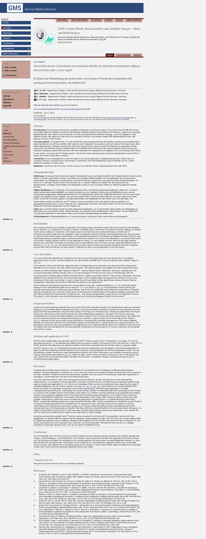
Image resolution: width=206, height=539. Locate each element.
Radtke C (7, 103)
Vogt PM (7, 106)
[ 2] (37, 320)
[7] (53, 343)
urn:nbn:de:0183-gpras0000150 (74, 109)
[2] (41, 245)
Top (6, 130)
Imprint (119, 20)
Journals (7, 28)
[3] (45, 245)
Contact (108, 20)
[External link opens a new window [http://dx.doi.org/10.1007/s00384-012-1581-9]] (118, 525)
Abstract (7, 134)
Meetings (7, 33)
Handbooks (8, 48)
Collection (10, 54)
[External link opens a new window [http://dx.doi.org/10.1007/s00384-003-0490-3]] (123, 486)
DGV (101, 39)
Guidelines (8, 43)
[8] (71, 372)
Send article (11, 75)
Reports (7, 38)
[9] (65, 384)
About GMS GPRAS (79, 20)
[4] (49, 245)
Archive (137, 55)
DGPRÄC (133, 37)
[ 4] (67, 355)
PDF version (10, 67)
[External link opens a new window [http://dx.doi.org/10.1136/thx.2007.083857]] (139, 507)
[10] (99, 386)
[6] (56, 245)
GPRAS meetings (134, 20)
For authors (96, 20)
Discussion (7, 152)
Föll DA (6, 96)
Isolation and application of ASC (14, 147)
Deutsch (4, 19)
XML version (11, 71)
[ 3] (53, 348)
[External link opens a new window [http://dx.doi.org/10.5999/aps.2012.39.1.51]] (125, 503)
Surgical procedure (11, 143)
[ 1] (37, 263)
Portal (6, 23)
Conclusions (8, 155)
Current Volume (123, 55)
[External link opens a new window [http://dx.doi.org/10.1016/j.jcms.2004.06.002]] (95, 492)
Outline (6, 219)
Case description (10, 140)
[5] (52, 245)
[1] (49, 230)
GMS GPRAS (62, 20)
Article (110, 55)
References (7, 161)
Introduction (8, 137)
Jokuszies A (8, 99)
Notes (5, 158)
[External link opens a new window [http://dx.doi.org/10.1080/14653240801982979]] (67, 514)
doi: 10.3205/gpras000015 (45, 109)
